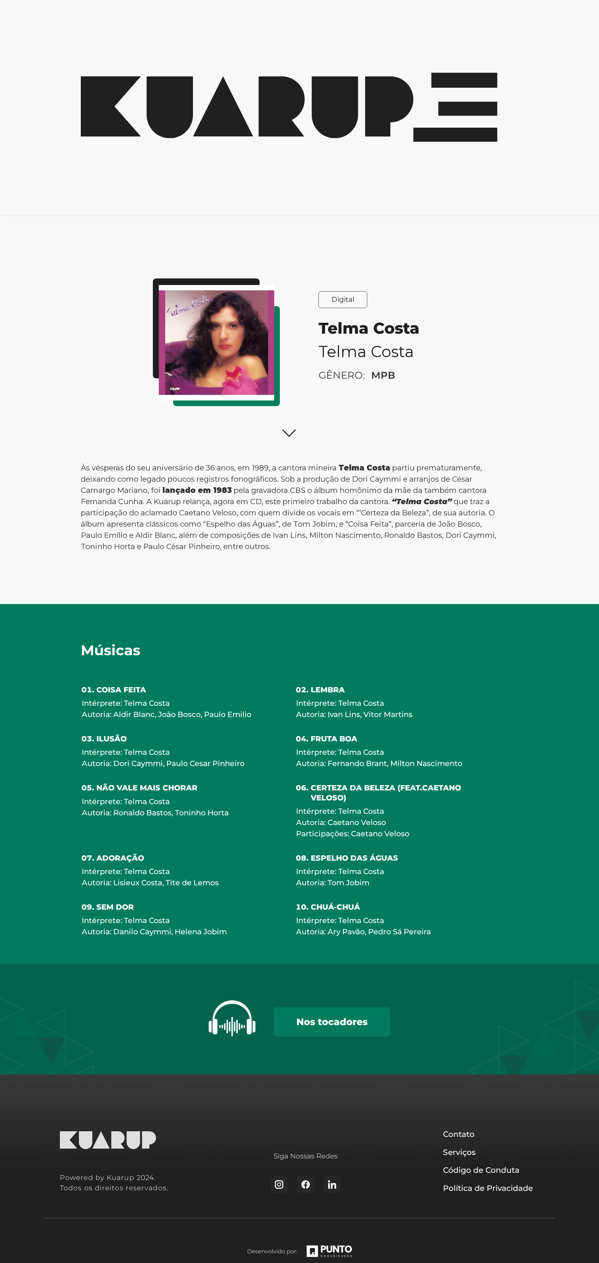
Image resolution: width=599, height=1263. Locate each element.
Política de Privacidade (488, 1188)
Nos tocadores (332, 1022)
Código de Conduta (481, 1170)
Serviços (459, 1152)
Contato (459, 1134)
